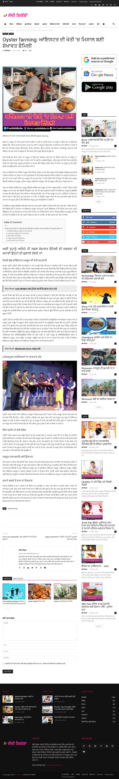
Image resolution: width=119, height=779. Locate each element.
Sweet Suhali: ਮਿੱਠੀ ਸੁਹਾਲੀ (36, 601)
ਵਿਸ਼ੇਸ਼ (83, 272)
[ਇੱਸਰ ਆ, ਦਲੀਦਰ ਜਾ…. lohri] (99, 554)
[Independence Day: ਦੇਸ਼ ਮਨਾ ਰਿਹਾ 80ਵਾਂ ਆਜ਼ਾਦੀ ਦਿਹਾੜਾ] (87, 182)
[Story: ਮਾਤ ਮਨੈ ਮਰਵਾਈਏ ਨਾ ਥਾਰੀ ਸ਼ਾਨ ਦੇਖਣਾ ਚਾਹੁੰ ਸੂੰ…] (99, 295)
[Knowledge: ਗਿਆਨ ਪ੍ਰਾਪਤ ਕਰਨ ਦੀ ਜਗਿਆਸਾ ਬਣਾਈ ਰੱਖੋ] (99, 264)
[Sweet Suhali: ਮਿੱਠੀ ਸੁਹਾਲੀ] (39, 591)
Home (5, 30)
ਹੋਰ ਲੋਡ (98, 202)
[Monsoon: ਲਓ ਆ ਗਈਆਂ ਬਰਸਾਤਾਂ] (99, 387)
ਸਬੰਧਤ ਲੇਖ (7, 579)
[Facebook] (91, 5)
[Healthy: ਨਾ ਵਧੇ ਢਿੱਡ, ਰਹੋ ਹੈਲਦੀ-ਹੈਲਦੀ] (99, 469)
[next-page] (7, 608)
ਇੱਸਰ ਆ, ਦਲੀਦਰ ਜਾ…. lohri (95, 566)
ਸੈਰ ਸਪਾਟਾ (82, 24)
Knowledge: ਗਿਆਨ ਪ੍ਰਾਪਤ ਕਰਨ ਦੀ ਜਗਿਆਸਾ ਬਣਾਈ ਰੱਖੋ (98, 277)
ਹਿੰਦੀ (46, 1)
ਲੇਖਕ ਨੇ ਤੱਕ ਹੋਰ (18, 579)
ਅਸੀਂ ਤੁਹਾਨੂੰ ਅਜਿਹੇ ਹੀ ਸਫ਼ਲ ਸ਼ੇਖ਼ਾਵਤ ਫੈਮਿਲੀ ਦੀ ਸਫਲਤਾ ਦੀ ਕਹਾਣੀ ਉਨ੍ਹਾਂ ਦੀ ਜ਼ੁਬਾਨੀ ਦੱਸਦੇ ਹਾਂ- (34, 229)
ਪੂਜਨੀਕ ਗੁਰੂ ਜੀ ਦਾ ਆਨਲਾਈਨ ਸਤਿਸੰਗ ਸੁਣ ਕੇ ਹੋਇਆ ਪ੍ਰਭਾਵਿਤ (97, 443)
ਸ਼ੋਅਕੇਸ (11, 34)
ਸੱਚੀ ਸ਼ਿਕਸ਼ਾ (7, 50)
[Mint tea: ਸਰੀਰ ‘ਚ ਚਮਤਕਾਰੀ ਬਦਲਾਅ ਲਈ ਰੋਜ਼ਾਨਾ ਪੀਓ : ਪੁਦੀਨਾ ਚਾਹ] (99, 591)
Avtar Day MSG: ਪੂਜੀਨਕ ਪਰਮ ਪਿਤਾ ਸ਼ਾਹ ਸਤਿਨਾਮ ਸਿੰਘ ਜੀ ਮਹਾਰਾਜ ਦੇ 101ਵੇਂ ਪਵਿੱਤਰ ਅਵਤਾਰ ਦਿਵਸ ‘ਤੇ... (98, 525)
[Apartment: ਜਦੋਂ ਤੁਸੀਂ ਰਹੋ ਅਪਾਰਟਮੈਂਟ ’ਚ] (8, 720)
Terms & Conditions (95, 1)
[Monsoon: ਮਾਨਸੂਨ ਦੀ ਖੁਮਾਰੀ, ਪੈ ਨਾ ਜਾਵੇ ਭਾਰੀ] (99, 356)
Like (113, 217)
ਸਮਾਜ (74, 24)
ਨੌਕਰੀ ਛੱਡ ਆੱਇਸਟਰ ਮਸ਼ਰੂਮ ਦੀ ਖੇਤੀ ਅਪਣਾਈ (20, 231)
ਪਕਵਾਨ (91, 24)
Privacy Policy (83, 1)
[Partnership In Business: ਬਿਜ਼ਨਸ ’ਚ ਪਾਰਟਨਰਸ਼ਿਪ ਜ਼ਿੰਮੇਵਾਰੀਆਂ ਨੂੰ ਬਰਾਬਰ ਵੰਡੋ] (14, 591)
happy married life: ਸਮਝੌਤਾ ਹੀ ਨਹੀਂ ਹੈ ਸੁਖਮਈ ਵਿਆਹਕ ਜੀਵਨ (61, 538)
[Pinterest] (107, 5)
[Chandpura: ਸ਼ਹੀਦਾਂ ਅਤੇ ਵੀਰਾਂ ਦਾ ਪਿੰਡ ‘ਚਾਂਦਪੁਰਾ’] (99, 326)
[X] (114, 5)
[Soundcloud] (111, 5)
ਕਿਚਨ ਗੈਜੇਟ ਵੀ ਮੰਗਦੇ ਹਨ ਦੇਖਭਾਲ (64, 717)
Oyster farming (12, 508)
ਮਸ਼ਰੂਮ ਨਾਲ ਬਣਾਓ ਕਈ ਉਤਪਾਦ (16, 238)
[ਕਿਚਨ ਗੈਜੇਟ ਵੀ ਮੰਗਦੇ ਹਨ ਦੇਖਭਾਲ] (47, 720)
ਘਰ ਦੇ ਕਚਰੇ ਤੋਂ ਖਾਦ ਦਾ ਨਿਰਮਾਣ (16, 240)
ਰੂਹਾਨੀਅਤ (28, 24)
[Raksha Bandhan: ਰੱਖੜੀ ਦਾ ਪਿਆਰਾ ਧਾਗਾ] (87, 159)
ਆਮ (83, 333)
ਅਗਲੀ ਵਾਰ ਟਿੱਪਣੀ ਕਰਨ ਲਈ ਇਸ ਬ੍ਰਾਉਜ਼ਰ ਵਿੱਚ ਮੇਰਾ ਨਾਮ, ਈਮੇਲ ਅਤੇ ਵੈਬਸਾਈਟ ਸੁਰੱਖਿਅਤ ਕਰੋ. (35, 664)
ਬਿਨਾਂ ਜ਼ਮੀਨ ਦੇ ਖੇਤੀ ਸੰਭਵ (14, 236)
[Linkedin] (99, 5)
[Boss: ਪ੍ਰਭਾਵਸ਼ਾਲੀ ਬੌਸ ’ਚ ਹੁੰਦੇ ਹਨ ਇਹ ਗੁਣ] (99, 128)
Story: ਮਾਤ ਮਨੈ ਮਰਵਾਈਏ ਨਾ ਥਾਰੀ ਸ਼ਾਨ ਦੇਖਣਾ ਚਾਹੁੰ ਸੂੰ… (98, 308)
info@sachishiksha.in (55, 765)
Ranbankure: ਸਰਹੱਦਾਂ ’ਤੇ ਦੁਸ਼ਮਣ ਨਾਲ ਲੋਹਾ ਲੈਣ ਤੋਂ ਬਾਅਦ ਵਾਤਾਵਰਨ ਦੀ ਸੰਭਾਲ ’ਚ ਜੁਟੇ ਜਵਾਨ (105, 192)
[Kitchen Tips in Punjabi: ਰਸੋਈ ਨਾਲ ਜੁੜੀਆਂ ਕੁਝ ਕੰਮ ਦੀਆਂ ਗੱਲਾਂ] (47, 709)
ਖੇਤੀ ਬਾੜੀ (66, 24)
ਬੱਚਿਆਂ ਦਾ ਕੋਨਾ (55, 24)
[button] (113, 24)
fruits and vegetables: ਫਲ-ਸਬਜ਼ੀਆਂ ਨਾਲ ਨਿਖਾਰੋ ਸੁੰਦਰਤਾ (19, 538)
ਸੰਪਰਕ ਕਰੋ (59, 1)
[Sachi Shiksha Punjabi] (15, 743)
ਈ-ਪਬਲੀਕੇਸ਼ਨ (39, 1)
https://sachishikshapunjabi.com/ (29, 553)
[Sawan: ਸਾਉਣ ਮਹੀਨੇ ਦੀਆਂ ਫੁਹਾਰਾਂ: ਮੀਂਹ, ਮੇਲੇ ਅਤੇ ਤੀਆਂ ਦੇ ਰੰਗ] (8, 709)
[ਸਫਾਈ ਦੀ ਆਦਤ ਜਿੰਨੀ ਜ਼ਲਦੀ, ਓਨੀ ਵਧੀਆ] (47, 699)
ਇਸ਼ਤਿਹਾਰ (66, 1)
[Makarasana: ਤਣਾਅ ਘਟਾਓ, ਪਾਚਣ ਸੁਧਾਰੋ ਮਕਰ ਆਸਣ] (87, 170)
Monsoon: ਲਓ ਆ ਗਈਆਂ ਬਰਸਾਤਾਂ (98, 399)
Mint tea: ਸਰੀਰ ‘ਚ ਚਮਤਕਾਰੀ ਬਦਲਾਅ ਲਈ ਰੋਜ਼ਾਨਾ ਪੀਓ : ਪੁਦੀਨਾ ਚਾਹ (97, 607)
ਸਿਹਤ (11, 24)
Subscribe (111, 242)
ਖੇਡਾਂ (98, 24)
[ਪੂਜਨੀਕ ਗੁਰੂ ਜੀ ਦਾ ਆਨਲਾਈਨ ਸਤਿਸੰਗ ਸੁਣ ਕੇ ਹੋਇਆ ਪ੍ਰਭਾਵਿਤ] (99, 429)
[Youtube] (46, 567)
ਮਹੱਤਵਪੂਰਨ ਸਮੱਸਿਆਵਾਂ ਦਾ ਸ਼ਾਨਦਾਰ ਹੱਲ (18, 233)
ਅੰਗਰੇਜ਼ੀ (52, 1)
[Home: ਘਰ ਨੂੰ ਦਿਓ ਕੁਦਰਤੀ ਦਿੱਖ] (65, 591)
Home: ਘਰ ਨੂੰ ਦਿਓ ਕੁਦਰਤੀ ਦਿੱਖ (63, 601)
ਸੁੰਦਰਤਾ (37, 24)
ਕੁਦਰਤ (45, 24)
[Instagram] (95, 5)
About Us (74, 1)
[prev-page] (4, 608)
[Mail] (103, 5)
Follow (112, 222)
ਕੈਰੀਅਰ (19, 24)
